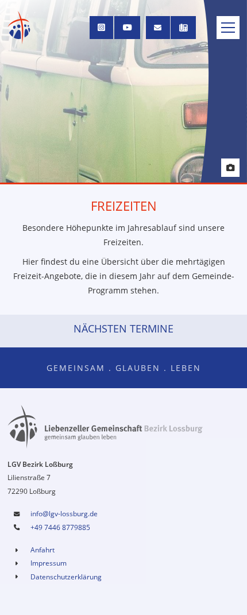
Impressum (48, 563)
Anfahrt (42, 550)
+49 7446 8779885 (60, 527)
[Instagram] (102, 27)
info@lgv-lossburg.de (64, 513)
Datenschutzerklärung (66, 577)
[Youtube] (127, 27)
